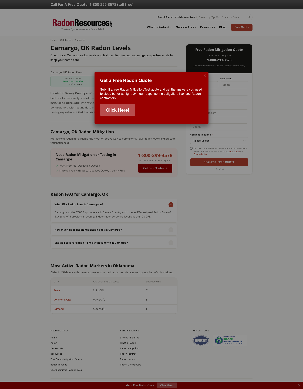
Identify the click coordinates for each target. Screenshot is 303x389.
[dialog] (151, 98)
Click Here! (117, 110)
